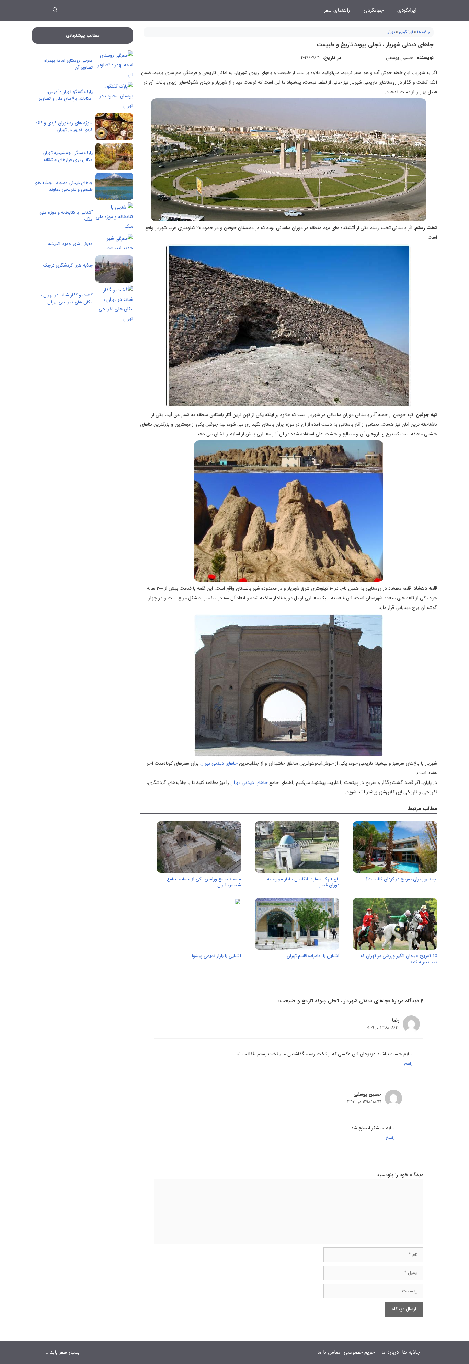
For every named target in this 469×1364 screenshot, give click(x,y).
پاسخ (408, 1064)
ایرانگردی (406, 10)
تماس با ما (328, 1352)
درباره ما (390, 1352)
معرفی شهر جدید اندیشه (70, 243)
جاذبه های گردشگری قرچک (68, 265)
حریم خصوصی (359, 1352)
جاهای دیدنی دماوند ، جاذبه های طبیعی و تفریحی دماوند (63, 186)
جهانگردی (374, 10)
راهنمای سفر (337, 10)
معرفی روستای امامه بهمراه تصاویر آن (68, 64)
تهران (391, 32)
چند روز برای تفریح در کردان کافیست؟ (401, 879)
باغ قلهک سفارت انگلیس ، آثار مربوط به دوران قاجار (303, 882)
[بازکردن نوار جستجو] (55, 10)
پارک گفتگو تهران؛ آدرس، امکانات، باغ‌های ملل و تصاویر (66, 95)
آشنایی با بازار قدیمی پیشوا (216, 956)
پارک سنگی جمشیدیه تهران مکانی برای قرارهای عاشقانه (68, 156)
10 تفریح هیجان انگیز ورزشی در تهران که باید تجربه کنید (399, 959)
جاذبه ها (423, 32)
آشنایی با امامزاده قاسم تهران (313, 956)
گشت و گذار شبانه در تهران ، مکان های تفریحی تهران (67, 299)
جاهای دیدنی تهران (219, 763)
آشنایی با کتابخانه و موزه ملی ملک (66, 216)
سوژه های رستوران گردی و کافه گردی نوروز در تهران (64, 126)
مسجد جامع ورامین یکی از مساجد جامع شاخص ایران (204, 882)
